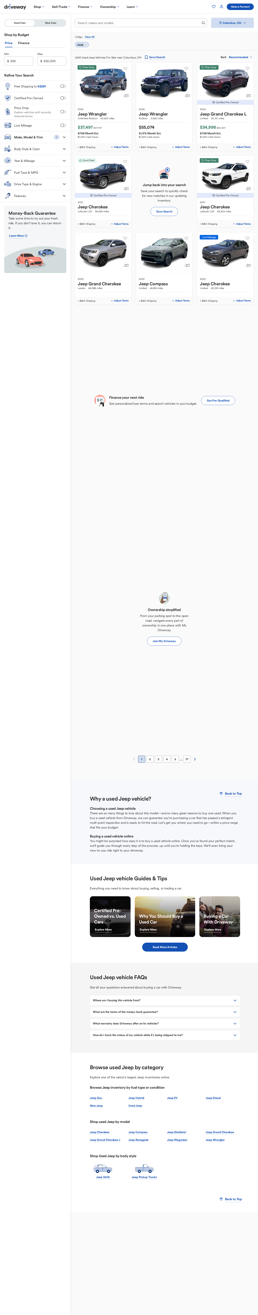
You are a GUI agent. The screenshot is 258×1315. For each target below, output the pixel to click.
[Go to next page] (194, 759)
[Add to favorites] (125, 68)
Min (6, 54)
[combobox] (138, 23)
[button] (35, 137)
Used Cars (20, 22)
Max (40, 54)
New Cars (50, 22)
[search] (203, 22)
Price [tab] (8, 43)
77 (187, 759)
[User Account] (221, 7)
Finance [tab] (23, 43)
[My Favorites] (214, 7)
